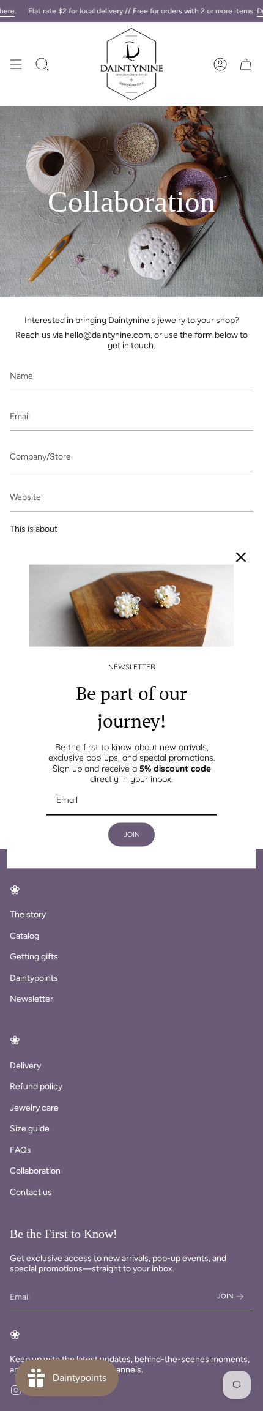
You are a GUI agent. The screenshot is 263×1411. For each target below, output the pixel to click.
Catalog (24, 936)
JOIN (131, 834)
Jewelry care (34, 1108)
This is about (33, 529)
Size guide (30, 1128)
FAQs (20, 1150)
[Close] (241, 557)
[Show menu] (16, 64)
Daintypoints (34, 978)
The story (28, 914)
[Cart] (246, 64)
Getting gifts (34, 956)
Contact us (31, 1192)
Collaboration (35, 1171)
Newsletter (31, 999)
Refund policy (36, 1086)
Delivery (25, 1065)
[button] (42, 64)
